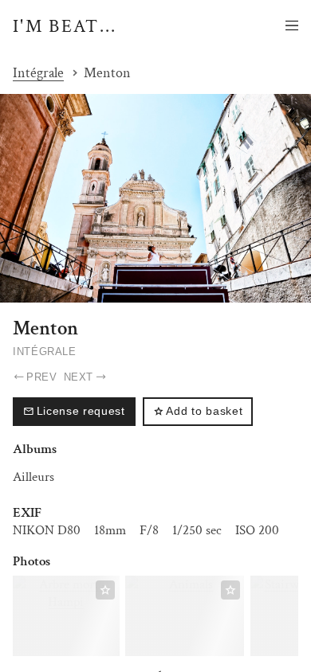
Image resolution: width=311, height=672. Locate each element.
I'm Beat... (65, 26)
